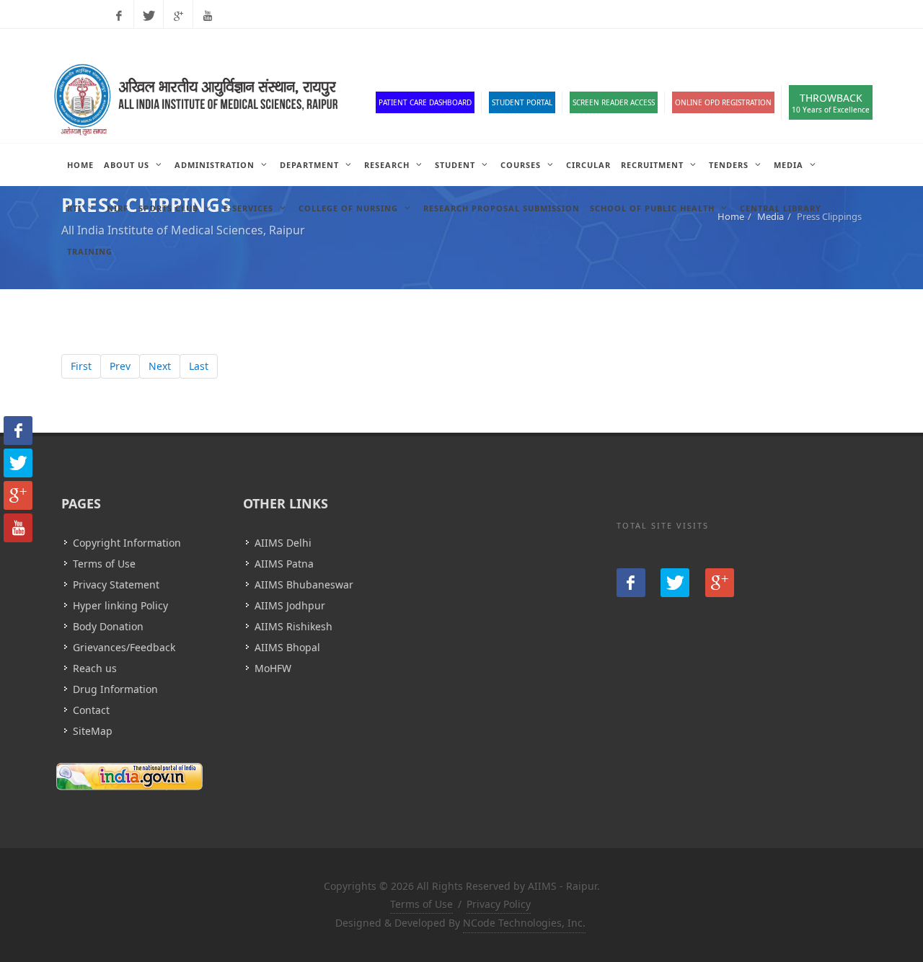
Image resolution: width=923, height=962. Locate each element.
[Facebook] (119, 16)
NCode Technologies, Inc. (524, 923)
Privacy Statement (116, 584)
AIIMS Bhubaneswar (304, 584)
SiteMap (92, 731)
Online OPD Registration (723, 102)
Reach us (95, 668)
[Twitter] (148, 16)
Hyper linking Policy (120, 605)
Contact (91, 710)
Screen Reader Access (614, 102)
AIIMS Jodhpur (290, 605)
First (81, 366)
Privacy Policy (499, 904)
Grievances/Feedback (124, 647)
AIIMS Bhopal (287, 647)
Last (198, 366)
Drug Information (115, 689)
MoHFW (273, 668)
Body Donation (108, 626)
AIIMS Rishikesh (293, 626)
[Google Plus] (178, 16)
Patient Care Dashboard (425, 102)
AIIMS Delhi (283, 543)
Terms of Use (104, 563)
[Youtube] (207, 16)
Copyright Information (127, 543)
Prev (120, 366)
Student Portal (522, 102)
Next (160, 366)
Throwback (831, 103)
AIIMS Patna (284, 563)
